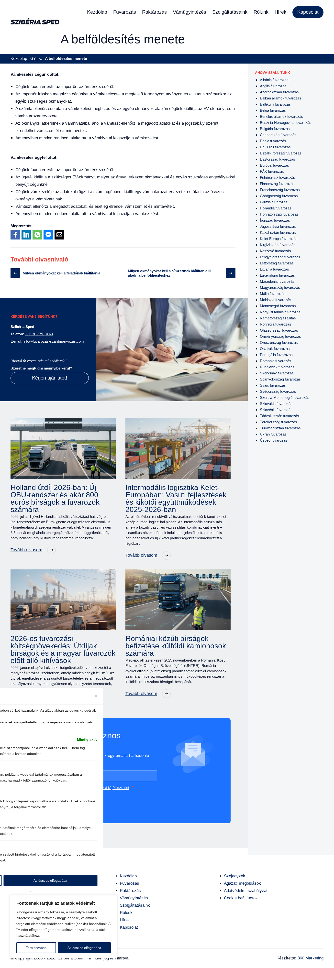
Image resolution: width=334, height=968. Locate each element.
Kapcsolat (308, 12)
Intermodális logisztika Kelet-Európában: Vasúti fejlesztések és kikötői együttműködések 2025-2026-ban (175, 498)
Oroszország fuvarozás (279, 342)
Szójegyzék (234, 876)
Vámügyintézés (189, 12)
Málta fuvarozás (273, 294)
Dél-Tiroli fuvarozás (275, 147)
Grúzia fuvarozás (274, 202)
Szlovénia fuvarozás (276, 410)
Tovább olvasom (26, 549)
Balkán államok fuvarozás (280, 98)
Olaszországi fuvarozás (279, 330)
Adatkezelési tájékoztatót (106, 787)
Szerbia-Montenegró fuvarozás (284, 397)
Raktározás (154, 12)
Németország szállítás (278, 318)
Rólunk (261, 12)
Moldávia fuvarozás (275, 300)
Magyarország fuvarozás (280, 287)
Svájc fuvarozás (273, 385)
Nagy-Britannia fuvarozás (280, 312)
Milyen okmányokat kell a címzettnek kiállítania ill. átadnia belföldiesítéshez (170, 273)
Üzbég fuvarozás (273, 440)
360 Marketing (310, 958)
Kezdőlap (97, 12)
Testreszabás (36, 948)
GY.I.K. (36, 58)
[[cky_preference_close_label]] (96, 696)
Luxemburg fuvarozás (277, 275)
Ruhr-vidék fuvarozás (277, 367)
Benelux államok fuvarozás (281, 116)
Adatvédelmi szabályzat (245, 890)
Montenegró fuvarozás (278, 306)
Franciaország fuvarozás (280, 190)
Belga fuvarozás (273, 110)
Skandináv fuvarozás (277, 373)
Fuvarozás (124, 12)
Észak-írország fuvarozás (280, 153)
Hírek (280, 12)
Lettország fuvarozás (277, 263)
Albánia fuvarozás (274, 80)
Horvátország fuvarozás (279, 214)
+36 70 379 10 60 (39, 334)
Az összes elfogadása (84, 948)
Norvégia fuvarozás (275, 324)
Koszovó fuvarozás (275, 251)
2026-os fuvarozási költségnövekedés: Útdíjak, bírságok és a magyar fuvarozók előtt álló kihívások (63, 649)
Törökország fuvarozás (278, 422)
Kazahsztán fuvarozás (278, 232)
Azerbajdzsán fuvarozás (279, 92)
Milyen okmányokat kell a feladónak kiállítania (61, 273)
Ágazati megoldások (242, 883)
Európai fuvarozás (274, 165)
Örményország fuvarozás (280, 336)
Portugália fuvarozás (276, 355)
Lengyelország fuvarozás (280, 257)
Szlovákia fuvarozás (276, 404)
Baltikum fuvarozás (275, 104)
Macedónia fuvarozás (277, 281)
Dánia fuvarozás (273, 141)
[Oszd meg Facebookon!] (15, 234)
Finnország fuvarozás (277, 184)
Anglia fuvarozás (273, 86)
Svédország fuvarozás (278, 391)
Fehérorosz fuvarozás (277, 177)
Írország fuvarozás (275, 220)
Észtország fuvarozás (277, 159)
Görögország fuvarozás (279, 196)
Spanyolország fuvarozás (280, 379)
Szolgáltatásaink (229, 12)
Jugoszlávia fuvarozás (278, 226)
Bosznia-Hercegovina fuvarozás (285, 122)
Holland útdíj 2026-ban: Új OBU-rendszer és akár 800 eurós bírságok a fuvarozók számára (55, 498)
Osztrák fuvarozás (275, 349)
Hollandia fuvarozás (275, 208)
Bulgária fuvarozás (275, 129)
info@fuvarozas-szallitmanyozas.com (53, 341)
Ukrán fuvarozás (273, 434)
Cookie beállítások (241, 898)
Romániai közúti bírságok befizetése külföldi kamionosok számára (175, 646)
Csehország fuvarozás (278, 135)
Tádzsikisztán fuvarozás (279, 416)
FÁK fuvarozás (272, 171)
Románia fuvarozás (275, 361)
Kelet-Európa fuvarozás (279, 239)
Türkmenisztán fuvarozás (280, 428)
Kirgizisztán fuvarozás (277, 245)
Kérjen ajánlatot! (49, 378)
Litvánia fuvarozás (274, 269)
